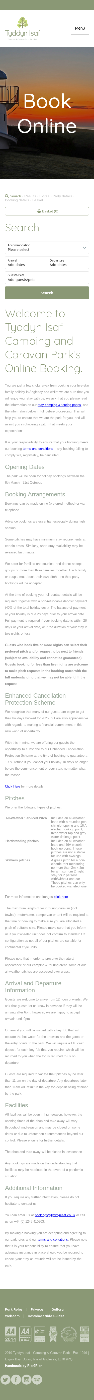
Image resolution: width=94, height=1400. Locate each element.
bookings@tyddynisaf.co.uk (55, 1215)
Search (15, 196)
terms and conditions (38, 449)
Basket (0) (49, 211)
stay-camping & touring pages (59, 405)
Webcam (12, 1316)
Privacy (37, 1309)
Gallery (57, 1309)
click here (61, 897)
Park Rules (14, 1309)
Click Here (12, 786)
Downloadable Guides (46, 1316)
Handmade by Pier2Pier (23, 1366)
